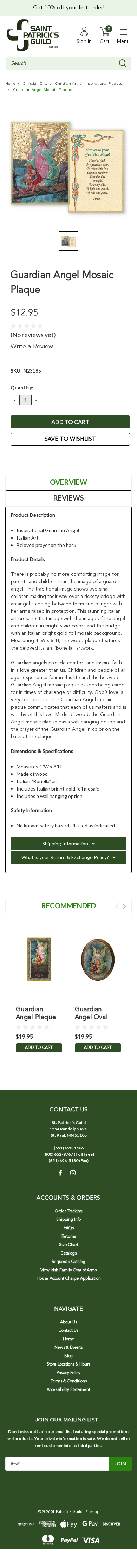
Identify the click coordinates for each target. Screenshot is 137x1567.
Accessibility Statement (68, 1390)
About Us (68, 1322)
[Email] (22, 458)
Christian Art (66, 84)
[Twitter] (40, 458)
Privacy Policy (68, 1373)
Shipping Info (68, 1220)
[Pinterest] (49, 458)
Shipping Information (65, 843)
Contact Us (68, 1331)
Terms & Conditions (69, 1381)
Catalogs (69, 1253)
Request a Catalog (68, 1262)
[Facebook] (14, 458)
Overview (68, 482)
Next (124, 906)
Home (10, 84)
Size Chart (68, 1245)
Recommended (68, 905)
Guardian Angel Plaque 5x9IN (36, 1013)
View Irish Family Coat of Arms (68, 1270)
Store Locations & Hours (68, 1364)
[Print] (31, 458)
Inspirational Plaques (103, 84)
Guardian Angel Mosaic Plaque (42, 90)
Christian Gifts (35, 84)
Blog (68, 1356)
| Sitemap (91, 1512)
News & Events (68, 1348)
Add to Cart (39, 1048)
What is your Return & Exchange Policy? (65, 857)
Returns (68, 1236)
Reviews (68, 498)
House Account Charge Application (69, 1279)
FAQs (69, 1228)
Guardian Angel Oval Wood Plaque (95, 1013)
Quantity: (22, 388)
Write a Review (32, 346)
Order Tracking (69, 1211)
